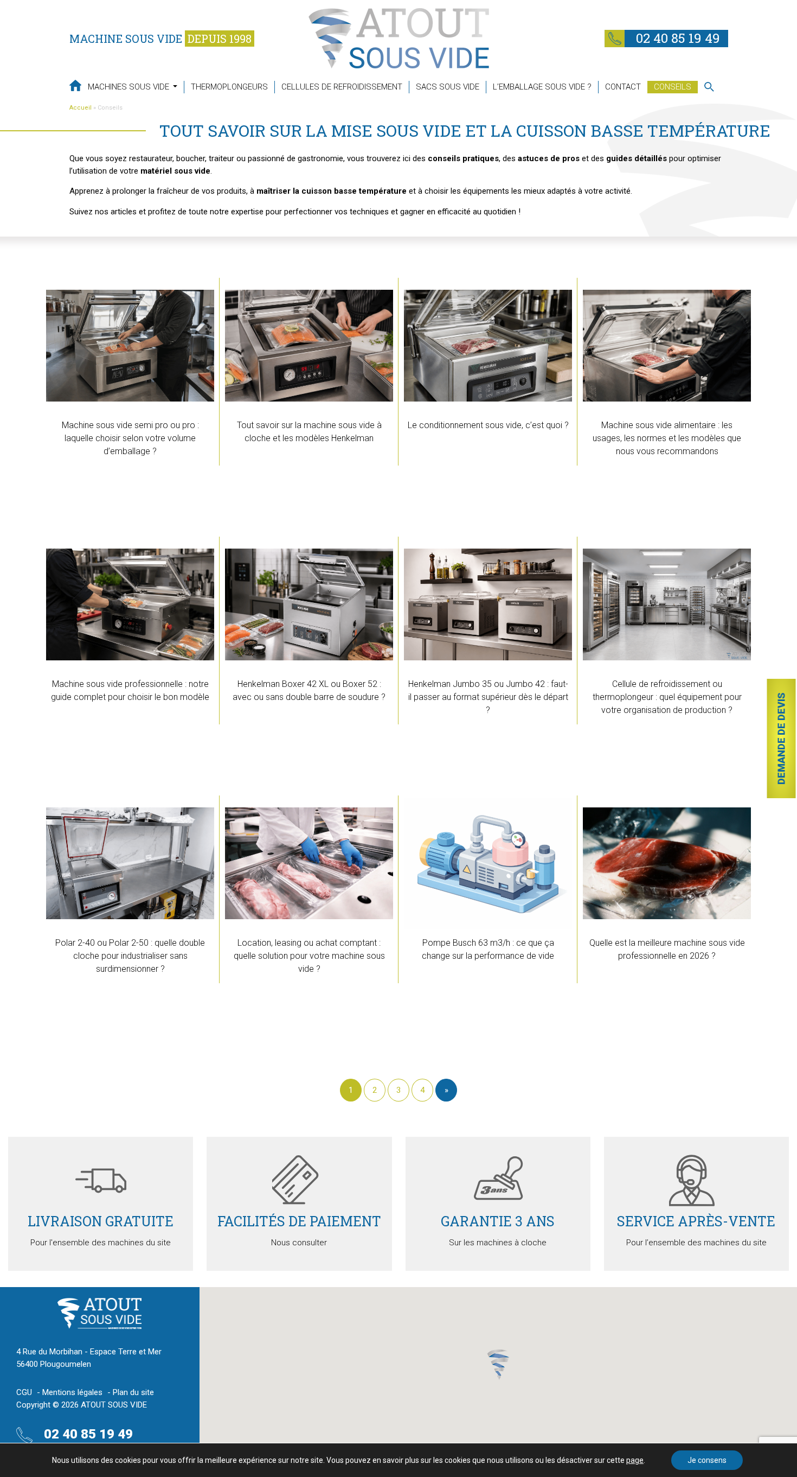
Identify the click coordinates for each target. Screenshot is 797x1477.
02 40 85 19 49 (676, 38)
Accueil (80, 107)
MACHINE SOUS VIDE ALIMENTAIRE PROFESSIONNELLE (75, 85)
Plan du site (133, 1392)
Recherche (709, 87)
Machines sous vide (129, 87)
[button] (498, 1364)
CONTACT (623, 87)
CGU (24, 1392)
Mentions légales (72, 1392)
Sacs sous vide (447, 87)
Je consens (707, 1460)
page (635, 1460)
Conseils (672, 87)
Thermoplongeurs (229, 87)
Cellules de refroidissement (341, 87)
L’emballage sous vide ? (542, 87)
